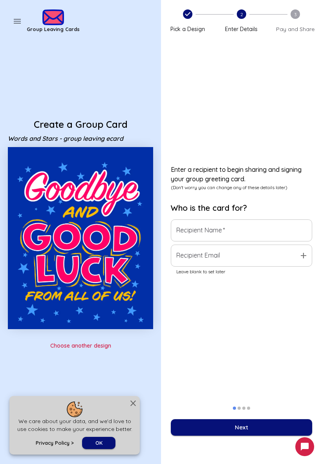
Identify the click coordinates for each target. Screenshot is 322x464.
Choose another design (80, 345)
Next (241, 427)
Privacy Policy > (55, 443)
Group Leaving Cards (53, 29)
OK (98, 443)
